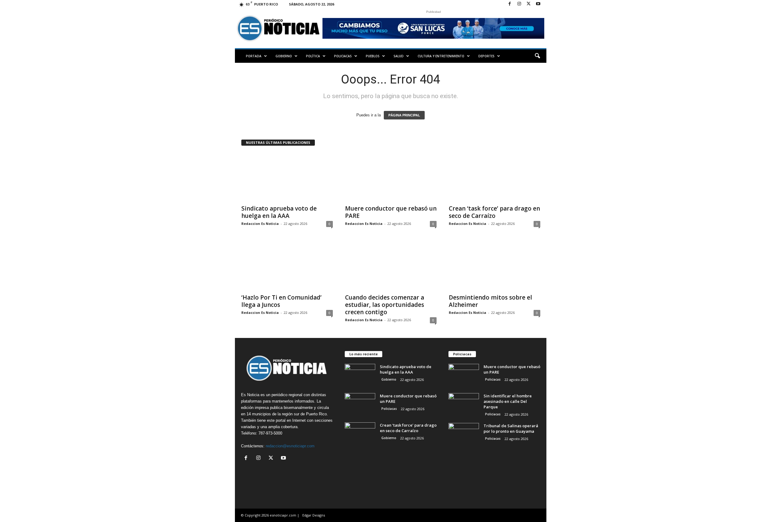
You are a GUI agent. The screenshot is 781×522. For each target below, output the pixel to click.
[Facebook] (509, 4)
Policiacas (343, 56)
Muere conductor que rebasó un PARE (391, 212)
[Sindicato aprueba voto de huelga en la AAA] (287, 176)
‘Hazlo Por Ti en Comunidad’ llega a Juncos (281, 301)
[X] (528, 4)
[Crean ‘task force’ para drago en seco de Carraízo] (494, 176)
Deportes (486, 56)
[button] (537, 56)
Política (313, 56)
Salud (399, 56)
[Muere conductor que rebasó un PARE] (391, 176)
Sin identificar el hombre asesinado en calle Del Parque (508, 401)
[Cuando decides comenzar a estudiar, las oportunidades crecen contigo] (391, 265)
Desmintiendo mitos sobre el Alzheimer (490, 301)
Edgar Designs (313, 515)
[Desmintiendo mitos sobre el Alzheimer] (494, 265)
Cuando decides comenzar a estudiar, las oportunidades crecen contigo (384, 304)
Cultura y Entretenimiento (441, 56)
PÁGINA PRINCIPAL (404, 115)
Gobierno (283, 56)
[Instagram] (519, 4)
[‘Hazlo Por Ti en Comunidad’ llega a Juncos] (287, 265)
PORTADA (253, 56)
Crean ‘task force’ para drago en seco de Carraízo (494, 212)
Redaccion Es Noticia (260, 223)
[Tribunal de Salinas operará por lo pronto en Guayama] (463, 434)
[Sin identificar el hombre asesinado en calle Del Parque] (463, 404)
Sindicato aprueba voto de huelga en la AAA (279, 212)
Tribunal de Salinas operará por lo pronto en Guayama (511, 428)
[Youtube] (538, 4)
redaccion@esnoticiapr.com (290, 446)
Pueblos (373, 56)
